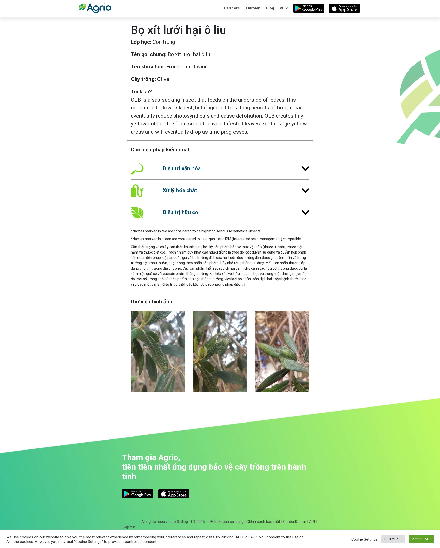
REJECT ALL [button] (393, 539)
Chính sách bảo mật (263, 521)
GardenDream (294, 521)
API (312, 521)
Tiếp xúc (129, 527)
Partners (232, 8)
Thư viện (252, 8)
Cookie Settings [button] (364, 539)
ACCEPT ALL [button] (421, 539)
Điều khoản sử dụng (226, 521)
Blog (270, 8)
